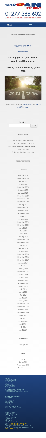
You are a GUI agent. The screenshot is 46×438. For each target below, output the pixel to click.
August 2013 (23, 286)
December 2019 (23, 240)
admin (27, 107)
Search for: (23, 122)
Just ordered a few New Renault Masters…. (23, 146)
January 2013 (23, 301)
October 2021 (23, 210)
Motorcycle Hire (10, 386)
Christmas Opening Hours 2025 (23, 143)
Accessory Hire (10, 385)
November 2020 (23, 225)
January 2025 (23, 184)
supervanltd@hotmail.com (18, 423)
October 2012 (23, 309)
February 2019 (23, 248)
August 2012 (23, 315)
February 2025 (23, 181)
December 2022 (23, 202)
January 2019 (23, 251)
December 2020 (23, 222)
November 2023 (23, 199)
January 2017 (23, 269)
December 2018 (23, 254)
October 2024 (23, 190)
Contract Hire (9, 384)
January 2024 (23, 193)
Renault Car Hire (10, 380)
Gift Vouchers (9, 400)
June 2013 (23, 292)
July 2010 (23, 327)
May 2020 (23, 231)
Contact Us (8, 405)
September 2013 (23, 283)
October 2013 (23, 280)
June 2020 (23, 228)
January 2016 (23, 275)
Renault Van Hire (10, 379)
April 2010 (23, 330)
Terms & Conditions (11, 406)
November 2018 (23, 257)
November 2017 (23, 260)
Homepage (8, 397)
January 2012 (23, 321)
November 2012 (23, 307)
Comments (23, 365)
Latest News (9, 401)
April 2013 (23, 298)
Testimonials (9, 402)
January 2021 (23, 219)
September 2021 (23, 213)
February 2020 (23, 237)
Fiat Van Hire (9, 382)
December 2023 (23, 196)
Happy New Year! (23, 45)
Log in (23, 359)
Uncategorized (28, 104)
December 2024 (23, 187)
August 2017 (23, 263)
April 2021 (23, 216)
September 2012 (23, 312)
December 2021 (23, 207)
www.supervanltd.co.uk (17, 424)
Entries (23, 362)
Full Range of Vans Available (23, 140)
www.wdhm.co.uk (11, 429)
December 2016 (23, 272)
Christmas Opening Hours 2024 (23, 152)
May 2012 (23, 318)
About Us (8, 399)
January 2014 (23, 277)
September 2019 (23, 242)
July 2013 (23, 289)
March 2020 (23, 234)
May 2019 (23, 245)
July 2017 (23, 266)
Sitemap (7, 403)
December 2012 (23, 304)
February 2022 (23, 205)
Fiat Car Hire (9, 383)
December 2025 (23, 178)
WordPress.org (23, 368)
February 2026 (23, 175)
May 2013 (23, 295)
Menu (9, 25)
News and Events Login (13, 407)
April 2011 (23, 324)
